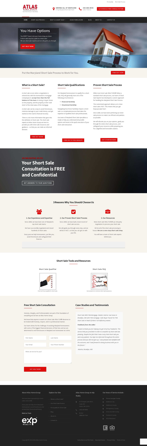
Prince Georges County (113, 398)
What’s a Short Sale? (57, 20)
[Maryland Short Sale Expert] (30, 8)
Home (25, 20)
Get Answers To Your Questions (38, 183)
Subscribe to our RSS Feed (85, 440)
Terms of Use (121, 440)
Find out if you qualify (73, 140)
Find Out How (117, 73)
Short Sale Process (120, 2)
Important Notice (100, 440)
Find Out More (37, 137)
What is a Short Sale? (57, 399)
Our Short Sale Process (58, 403)
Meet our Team (26, 413)
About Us (98, 20)
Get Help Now (27, 46)
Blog (90, 20)
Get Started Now (109, 140)
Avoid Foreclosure (76, 20)
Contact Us (111, 20)
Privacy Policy (111, 440)
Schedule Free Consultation (111, 9)
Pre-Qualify (110, 2)
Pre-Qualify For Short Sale (58, 408)
